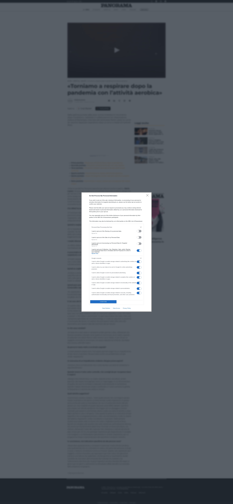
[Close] (148, 196)
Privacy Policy (127, 308)
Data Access (116, 308)
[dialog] (116, 252)
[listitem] (116, 227)
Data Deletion (106, 308)
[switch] (139, 231)
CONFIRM (103, 301)
